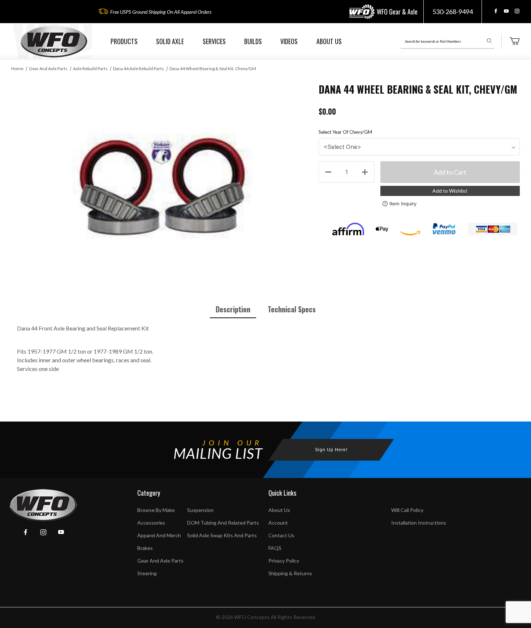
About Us (279, 510)
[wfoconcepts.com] (54, 41)
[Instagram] (516, 11)
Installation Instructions (418, 523)
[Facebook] (495, 11)
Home (17, 68)
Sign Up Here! (331, 449)
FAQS (274, 548)
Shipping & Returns (290, 573)
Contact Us (281, 535)
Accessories (151, 523)
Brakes (145, 548)
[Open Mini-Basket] (514, 41)
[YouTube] (506, 11)
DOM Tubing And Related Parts (223, 523)
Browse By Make (156, 510)
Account (278, 523)
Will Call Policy (407, 510)
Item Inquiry (402, 203)
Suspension (200, 510)
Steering (147, 573)
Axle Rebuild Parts (90, 68)
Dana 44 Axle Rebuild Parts (138, 68)
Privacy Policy (283, 560)
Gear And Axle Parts (48, 68)
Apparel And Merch (159, 535)
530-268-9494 (452, 12)
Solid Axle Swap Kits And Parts (222, 535)
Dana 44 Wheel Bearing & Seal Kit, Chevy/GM (212, 68)
